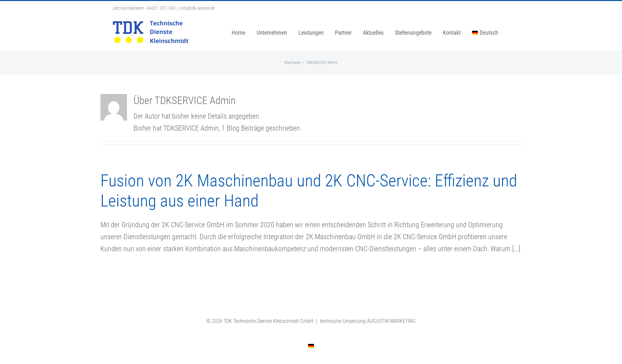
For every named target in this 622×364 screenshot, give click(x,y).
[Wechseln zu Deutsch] (311, 345)
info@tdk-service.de (197, 8)
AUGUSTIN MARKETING (391, 321)
